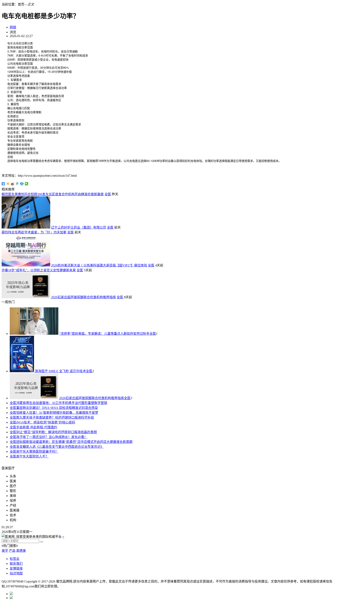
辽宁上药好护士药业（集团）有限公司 (78, 227)
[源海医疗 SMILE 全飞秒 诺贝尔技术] (22, 371)
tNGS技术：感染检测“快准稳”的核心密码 (45, 422)
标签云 (14, 558)
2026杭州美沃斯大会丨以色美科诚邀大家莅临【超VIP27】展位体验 (99, 265)
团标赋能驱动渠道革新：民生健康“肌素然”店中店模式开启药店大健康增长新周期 (74, 442)
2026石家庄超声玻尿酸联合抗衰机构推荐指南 (83, 297)
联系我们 (16, 563)
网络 (13, 27)
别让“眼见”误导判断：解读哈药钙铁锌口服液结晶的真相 (56, 432)
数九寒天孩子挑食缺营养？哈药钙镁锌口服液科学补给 (55, 417)
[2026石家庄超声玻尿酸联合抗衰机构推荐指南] (34, 398)
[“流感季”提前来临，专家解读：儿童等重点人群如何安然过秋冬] (34, 333)
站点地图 (16, 573)
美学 (5, 550)
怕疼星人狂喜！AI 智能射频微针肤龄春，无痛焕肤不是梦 (57, 412)
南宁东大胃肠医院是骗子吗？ (37, 451)
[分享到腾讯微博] (17, 183)
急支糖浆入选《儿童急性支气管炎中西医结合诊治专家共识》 (60, 446)
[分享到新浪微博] (12, 183)
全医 (108, 194)
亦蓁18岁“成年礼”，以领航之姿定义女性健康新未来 (39, 270)
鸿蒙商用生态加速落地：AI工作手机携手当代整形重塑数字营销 (61, 403)
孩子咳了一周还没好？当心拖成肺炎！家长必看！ (52, 437)
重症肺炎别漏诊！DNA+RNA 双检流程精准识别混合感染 (57, 407)
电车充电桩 (14, 43)
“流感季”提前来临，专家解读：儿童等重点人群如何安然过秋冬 (104, 333)
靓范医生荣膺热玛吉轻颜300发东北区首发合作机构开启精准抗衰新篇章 (53, 194)
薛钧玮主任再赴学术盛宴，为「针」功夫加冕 (34, 232)
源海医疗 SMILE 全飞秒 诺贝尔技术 (60, 371)
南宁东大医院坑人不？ (32, 456)
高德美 (21, 550)
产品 (12, 550)
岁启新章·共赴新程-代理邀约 (36, 427)
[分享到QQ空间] (8, 183)
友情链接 (16, 568)
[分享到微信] (26, 183)
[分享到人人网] (22, 183)
